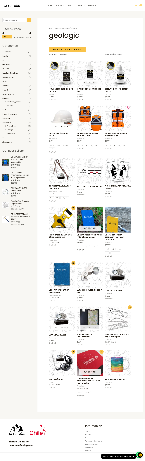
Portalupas (6, 118)
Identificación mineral (10, 73)
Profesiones (6, 122)
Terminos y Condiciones (94, 441)
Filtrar (7, 37)
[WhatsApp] (121, 457)
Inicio (51, 28)
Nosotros (60, 5)
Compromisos (90, 438)
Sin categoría (7, 142)
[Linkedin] (116, 457)
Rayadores (6, 138)
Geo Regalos (7, 64)
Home (50, 5)
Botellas (10, 105)
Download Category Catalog (67, 49)
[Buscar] (29, 20)
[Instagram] (112, 457)
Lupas (4, 81)
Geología (10, 130)
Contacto (92, 5)
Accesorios (6, 52)
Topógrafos (11, 133)
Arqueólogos (11, 126)
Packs (4, 110)
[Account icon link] (131, 5)
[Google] (125, 457)
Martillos (5, 86)
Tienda (70, 5)
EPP (4, 60)
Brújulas (5, 56)
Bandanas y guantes (14, 102)
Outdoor (5, 98)
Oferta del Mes (8, 94)
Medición (5, 90)
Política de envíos (91, 444)
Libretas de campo (9, 77)
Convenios (89, 447)
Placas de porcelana (9, 114)
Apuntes (81, 5)
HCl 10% (5, 69)
